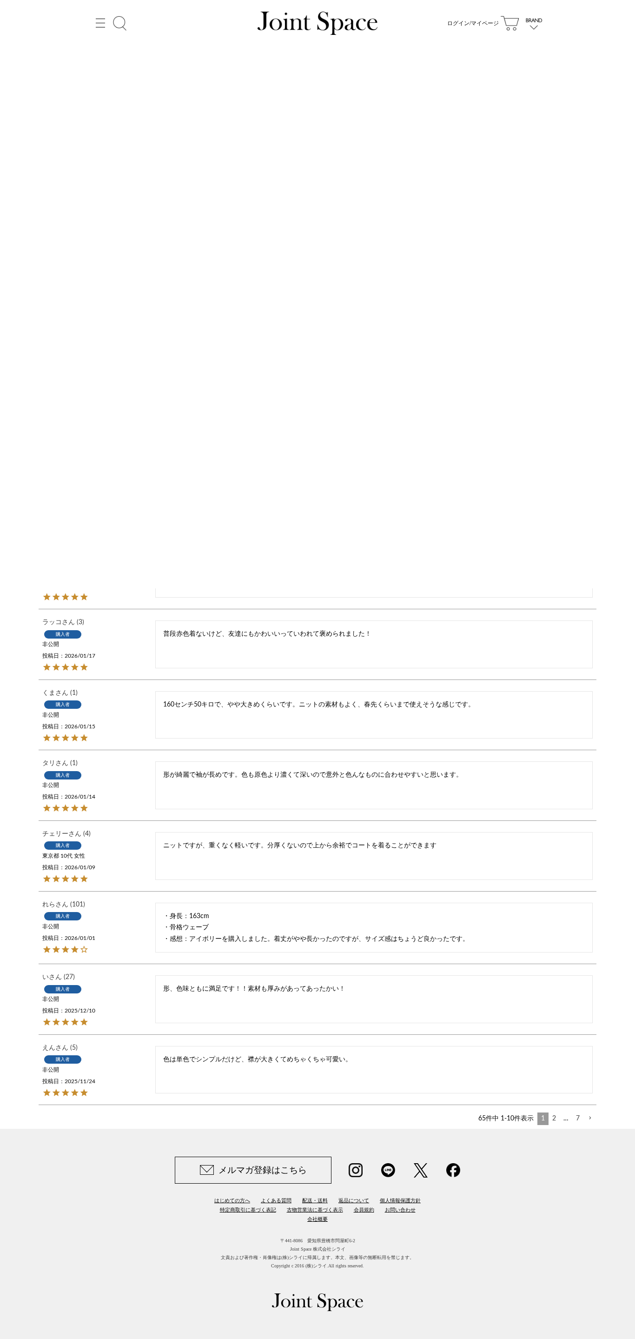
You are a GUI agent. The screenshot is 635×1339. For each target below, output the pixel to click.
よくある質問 (276, 1200)
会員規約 (364, 1209)
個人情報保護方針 (400, 1200)
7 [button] (578, 1118)
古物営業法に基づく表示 (315, 1209)
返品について (353, 1200)
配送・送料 (315, 1200)
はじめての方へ (232, 1200)
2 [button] (554, 1118)
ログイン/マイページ (473, 23)
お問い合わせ (400, 1209)
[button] (589, 1118)
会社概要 (317, 1219)
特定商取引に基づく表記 (248, 1209)
